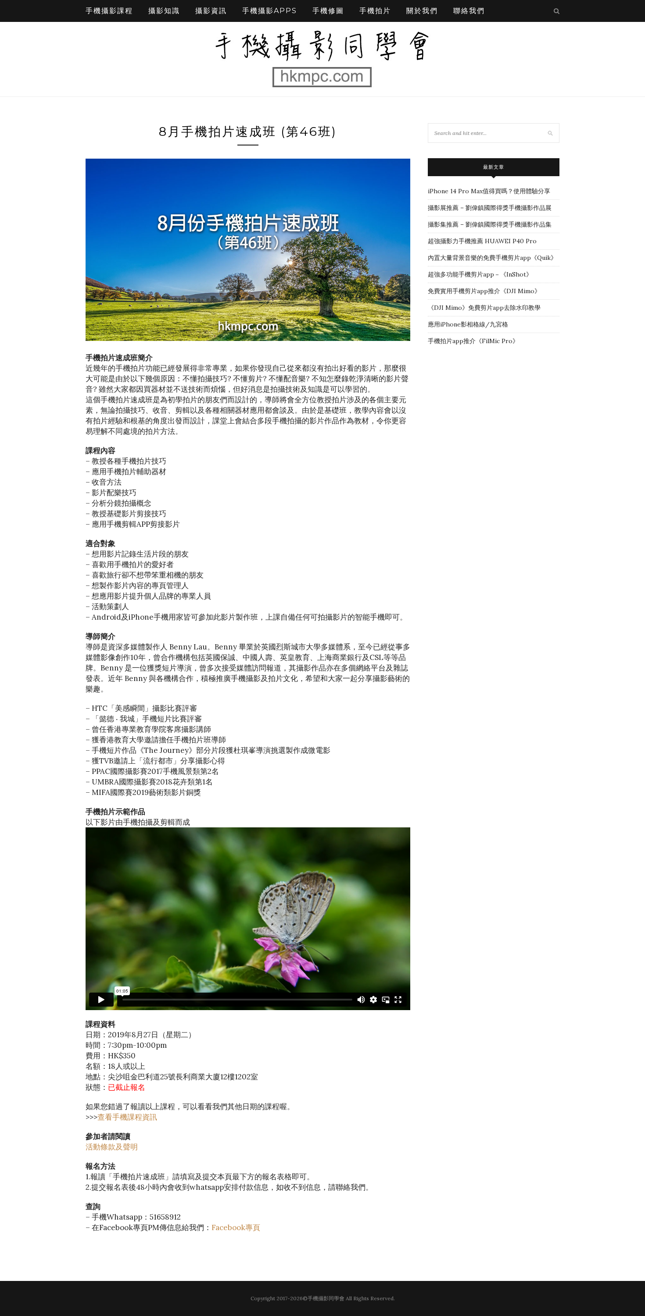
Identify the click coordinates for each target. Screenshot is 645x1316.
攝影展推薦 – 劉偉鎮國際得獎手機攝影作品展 (490, 208)
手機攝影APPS (269, 11)
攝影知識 (164, 11)
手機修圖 (328, 11)
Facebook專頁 (235, 1227)
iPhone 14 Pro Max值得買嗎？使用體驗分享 (489, 191)
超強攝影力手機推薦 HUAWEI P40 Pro (482, 241)
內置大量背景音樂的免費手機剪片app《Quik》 (492, 258)
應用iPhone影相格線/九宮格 (468, 324)
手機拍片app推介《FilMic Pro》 (473, 341)
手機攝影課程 (109, 11)
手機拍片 (375, 11)
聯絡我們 (469, 11)
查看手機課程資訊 (127, 1117)
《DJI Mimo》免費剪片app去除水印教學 (484, 308)
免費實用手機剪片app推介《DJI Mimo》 (484, 291)
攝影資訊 (211, 11)
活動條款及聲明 (112, 1147)
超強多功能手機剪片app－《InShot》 (480, 274)
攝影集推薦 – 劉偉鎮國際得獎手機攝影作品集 (490, 224)
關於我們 (422, 11)
